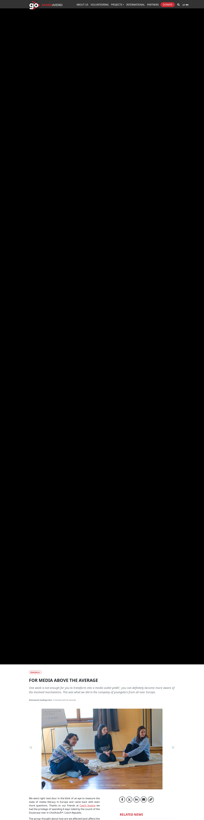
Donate (167, 4)
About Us (82, 4)
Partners (153, 4)
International (135, 4)
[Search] (178, 4)
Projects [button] (116, 4)
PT (184, 4)
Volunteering (100, 4)
